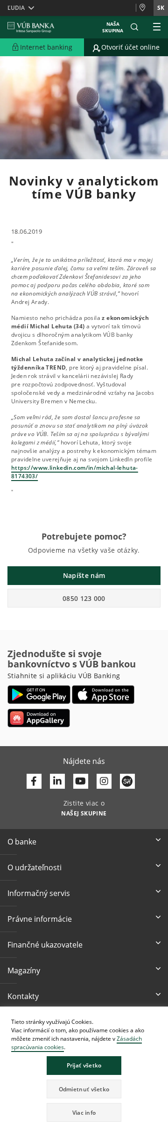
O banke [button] (21, 842)
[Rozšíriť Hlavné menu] (157, 27)
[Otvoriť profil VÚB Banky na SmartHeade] (127, 781)
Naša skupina (112, 27)
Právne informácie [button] (39, 919)
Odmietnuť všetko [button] (84, 1089)
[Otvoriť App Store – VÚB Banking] (103, 694)
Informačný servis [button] (38, 893)
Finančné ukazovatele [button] (45, 945)
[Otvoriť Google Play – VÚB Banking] (38, 694)
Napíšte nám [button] (84, 575)
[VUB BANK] (31, 27)
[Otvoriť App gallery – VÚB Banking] (38, 718)
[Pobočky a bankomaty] (145, 8)
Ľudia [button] (16, 8)
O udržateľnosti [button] (34, 867)
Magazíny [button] (23, 970)
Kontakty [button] (23, 996)
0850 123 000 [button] (84, 598)
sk (160, 8)
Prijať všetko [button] (84, 1065)
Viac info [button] (84, 1113)
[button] (134, 27)
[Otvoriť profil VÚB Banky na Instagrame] (104, 781)
